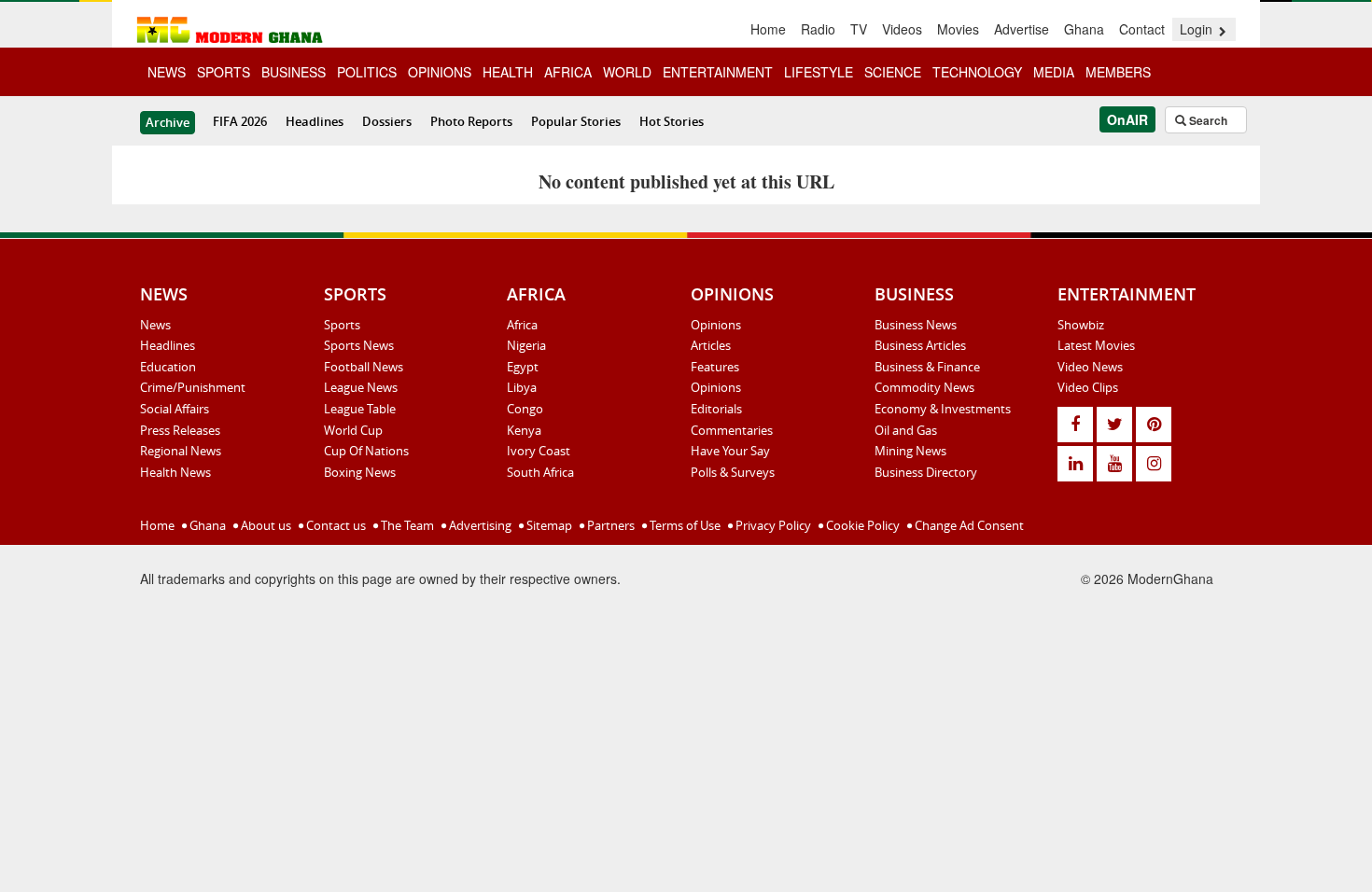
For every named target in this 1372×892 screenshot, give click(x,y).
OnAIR (1127, 119)
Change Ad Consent (968, 525)
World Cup (353, 430)
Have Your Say (730, 450)
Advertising (478, 525)
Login (1198, 29)
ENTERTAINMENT (718, 72)
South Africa (540, 472)
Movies (958, 29)
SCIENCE (892, 72)
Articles (711, 345)
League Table (360, 408)
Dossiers (387, 121)
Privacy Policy (772, 525)
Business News (916, 324)
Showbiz (1080, 324)
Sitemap (548, 525)
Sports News (359, 345)
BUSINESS (293, 72)
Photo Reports (471, 121)
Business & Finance (927, 366)
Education (168, 366)
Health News (175, 472)
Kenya (524, 430)
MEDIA (1053, 72)
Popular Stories (576, 121)
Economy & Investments (943, 408)
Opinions (716, 324)
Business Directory (926, 472)
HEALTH (508, 72)
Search (1206, 120)
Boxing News (360, 472)
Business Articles (920, 345)
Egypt (523, 366)
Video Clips (1087, 387)
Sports (342, 324)
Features (715, 366)
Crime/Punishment (192, 387)
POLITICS (367, 72)
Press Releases (180, 430)
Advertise (1021, 29)
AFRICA (568, 72)
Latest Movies (1096, 345)
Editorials (716, 408)
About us (264, 525)
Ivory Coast (538, 450)
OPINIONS (439, 72)
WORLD (627, 72)
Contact (1142, 29)
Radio (818, 29)
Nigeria (526, 345)
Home (768, 29)
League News (361, 387)
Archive (167, 122)
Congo (525, 408)
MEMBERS (1118, 72)
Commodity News (924, 387)
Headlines (314, 121)
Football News (363, 366)
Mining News (910, 450)
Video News (1090, 366)
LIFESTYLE (818, 72)
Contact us (334, 525)
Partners (609, 525)
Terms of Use (684, 525)
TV (858, 29)
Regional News (180, 450)
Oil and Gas (906, 430)
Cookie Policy (861, 525)
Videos (902, 29)
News (155, 324)
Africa (522, 324)
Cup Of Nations (366, 450)
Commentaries (732, 430)
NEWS (166, 72)
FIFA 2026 (240, 121)
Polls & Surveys (733, 472)
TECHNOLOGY (977, 72)
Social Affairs (174, 408)
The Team (406, 525)
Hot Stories (671, 121)
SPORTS (223, 72)
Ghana (1084, 29)
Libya (522, 387)
